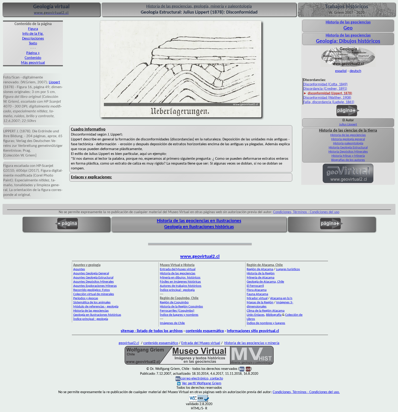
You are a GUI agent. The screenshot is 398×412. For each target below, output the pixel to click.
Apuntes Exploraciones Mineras (95, 286)
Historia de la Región (261, 273)
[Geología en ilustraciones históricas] (348, 66)
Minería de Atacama (260, 277)
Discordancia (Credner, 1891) (325, 89)
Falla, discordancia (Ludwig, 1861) (328, 102)
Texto (33, 43)
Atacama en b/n (281, 298)
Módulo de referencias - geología (95, 306)
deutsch (355, 71)
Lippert (54, 82)
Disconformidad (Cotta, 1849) (325, 84)
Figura (33, 29)
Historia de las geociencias (348, 135)
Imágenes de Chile (172, 323)
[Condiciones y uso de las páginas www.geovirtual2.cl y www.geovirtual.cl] (248, 369)
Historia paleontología (348, 143)
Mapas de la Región (260, 302)
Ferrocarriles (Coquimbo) (177, 311)
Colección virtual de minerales (93, 294)
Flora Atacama (256, 290)
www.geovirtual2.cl (199, 256)
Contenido (33, 58)
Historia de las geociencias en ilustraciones (199, 220)
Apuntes (79, 269)
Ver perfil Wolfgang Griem (201, 383)
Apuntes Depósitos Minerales (93, 282)
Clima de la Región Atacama (265, 311)
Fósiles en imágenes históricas (180, 282)
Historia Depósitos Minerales (348, 152)
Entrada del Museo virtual (177, 269)
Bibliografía (273, 315)
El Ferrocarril (255, 286)
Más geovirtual (33, 63)
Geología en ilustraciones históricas (199, 226)
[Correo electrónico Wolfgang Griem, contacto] (242, 369)
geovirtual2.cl (129, 343)
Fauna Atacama (257, 294)
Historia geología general (348, 139)
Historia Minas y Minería (348, 156)
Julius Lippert (348, 124)
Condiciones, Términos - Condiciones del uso (306, 212)
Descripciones (33, 39)
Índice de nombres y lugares (266, 323)
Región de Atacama (260, 269)
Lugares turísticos (288, 269)
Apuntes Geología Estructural (93, 277)
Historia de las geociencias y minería (251, 343)
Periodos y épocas (85, 298)
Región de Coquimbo (174, 302)
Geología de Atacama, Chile (265, 282)
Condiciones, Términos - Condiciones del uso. (306, 392)
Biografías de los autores (348, 160)
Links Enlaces (255, 315)
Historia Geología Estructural (348, 147)
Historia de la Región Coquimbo (181, 306)
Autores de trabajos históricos (180, 286)
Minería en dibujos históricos (180, 277)
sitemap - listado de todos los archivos (152, 331)
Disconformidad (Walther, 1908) (327, 98)
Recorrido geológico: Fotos (91, 290)
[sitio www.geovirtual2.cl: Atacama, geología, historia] (348, 182)
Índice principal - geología (90, 319)
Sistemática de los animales (92, 302)
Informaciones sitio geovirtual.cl (253, 331)
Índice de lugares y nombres (179, 315)
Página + (33, 53)
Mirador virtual (257, 298)
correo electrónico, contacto (202, 378)
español (341, 71)
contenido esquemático (205, 331)
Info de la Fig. (33, 34)
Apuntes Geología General (91, 273)
